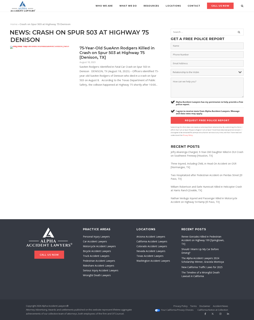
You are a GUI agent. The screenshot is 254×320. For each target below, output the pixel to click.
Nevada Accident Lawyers (151, 251)
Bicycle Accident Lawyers (97, 251)
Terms (193, 306)
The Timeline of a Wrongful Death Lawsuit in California (200, 274)
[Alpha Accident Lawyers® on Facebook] (204, 314)
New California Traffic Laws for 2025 (202, 267)
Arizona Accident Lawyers (151, 236)
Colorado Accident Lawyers (152, 246)
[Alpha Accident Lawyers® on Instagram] (219, 314)
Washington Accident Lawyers (153, 260)
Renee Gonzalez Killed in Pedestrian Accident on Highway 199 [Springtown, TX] (202, 240)
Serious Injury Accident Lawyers (100, 270)
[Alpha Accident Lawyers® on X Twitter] (211, 314)
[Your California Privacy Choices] (177, 310)
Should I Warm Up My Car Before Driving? (200, 251)
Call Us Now (220, 5)
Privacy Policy (188, 135)
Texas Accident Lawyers (150, 256)
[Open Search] (242, 6)
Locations (173, 5)
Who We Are (104, 5)
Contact (194, 5)
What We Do (128, 5)
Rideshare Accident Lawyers (98, 265)
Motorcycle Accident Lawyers (99, 246)
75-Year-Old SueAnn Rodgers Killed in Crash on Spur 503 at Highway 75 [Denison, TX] (116, 53)
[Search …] (239, 32)
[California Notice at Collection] (212, 310)
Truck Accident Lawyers (96, 256)
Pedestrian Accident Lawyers (99, 260)
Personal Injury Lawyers (96, 236)
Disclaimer (204, 306)
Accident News (220, 306)
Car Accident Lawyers (95, 241)
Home (13, 24)
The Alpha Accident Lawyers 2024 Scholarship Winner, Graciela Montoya (202, 259)
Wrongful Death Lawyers (97, 275)
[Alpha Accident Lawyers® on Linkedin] (227, 314)
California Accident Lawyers (152, 241)
